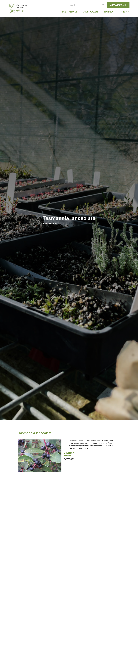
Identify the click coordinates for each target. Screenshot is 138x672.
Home (64, 12)
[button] (74, 12)
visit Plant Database (118, 5)
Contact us (125, 12)
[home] (18, 8)
